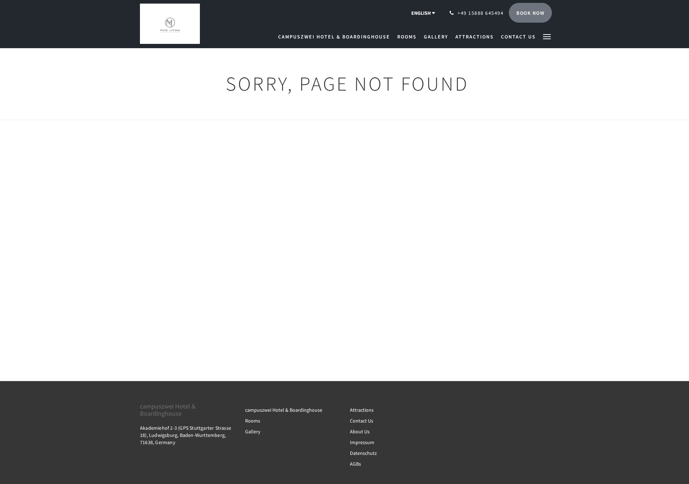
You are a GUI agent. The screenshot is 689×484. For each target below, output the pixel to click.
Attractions (362, 410)
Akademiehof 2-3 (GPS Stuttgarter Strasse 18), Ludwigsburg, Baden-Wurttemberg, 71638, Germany (185, 435)
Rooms (252, 420)
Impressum (362, 442)
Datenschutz (363, 453)
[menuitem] (336, 36)
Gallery (253, 431)
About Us (360, 431)
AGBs (355, 464)
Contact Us (361, 420)
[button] (546, 36)
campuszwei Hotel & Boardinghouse (283, 410)
